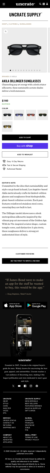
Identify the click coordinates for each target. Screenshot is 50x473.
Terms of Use (31, 437)
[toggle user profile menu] (47, 4)
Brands (5, 76)
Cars (5, 406)
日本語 (27, 427)
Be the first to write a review (25, 261)
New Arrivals (31, 401)
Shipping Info (9, 427)
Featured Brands (33, 406)
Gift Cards (30, 410)
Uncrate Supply (25, 14)
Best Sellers (31, 403)
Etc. (5, 413)
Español (29, 420)
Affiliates (7, 442)
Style (6, 403)
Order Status (9, 420)
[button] (3, 4)
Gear (5, 401)
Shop (4, 24)
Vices (5, 410)
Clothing (13, 24)
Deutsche (30, 425)
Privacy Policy (32, 439)
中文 (26, 430)
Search (40, 4)
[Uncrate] (25, 4)
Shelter (7, 408)
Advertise (8, 439)
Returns (7, 425)
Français (29, 423)
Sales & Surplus (33, 408)
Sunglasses (25, 24)
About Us (7, 437)
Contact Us (8, 423)
